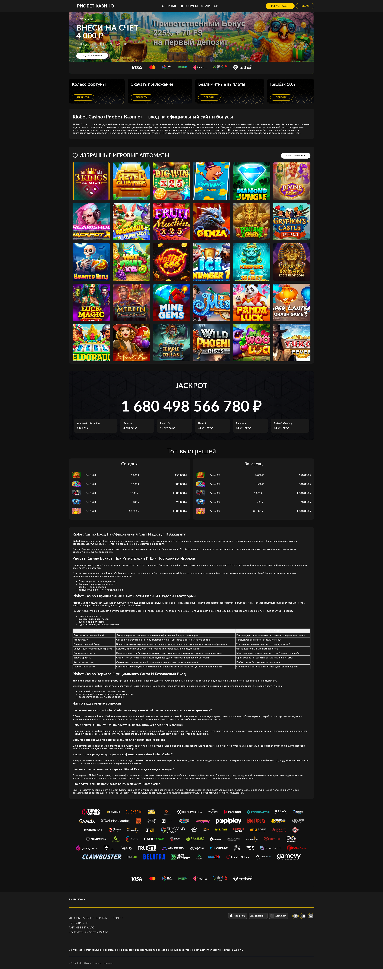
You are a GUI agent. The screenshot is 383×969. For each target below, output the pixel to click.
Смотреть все (295, 155)
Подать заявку (92, 55)
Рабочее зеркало (82, 927)
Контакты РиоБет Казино (88, 932)
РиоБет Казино (95, 6)
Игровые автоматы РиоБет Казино (96, 918)
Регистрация (280, 6)
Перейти (83, 97)
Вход (305, 6)
